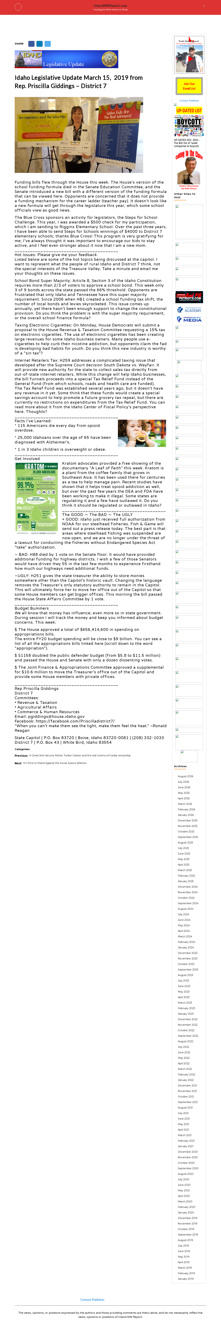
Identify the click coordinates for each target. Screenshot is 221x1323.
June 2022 (184, 1052)
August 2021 (185, 1107)
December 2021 (187, 1085)
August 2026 (185, 776)
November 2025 (187, 826)
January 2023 (186, 1013)
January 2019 (186, 1278)
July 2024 (183, 914)
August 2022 (185, 1041)
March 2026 (185, 803)
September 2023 (188, 969)
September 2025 (188, 837)
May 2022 (184, 1058)
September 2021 (188, 1102)
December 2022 (188, 1019)
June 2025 (184, 853)
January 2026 (186, 815)
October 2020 (186, 1162)
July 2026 (183, 781)
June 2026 (184, 787)
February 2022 (186, 1074)
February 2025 (186, 875)
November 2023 (188, 958)
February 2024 (186, 942)
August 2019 (185, 1240)
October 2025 (186, 831)
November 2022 (188, 1024)
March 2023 (185, 1002)
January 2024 (186, 947)
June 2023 (184, 986)
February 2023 (186, 1008)
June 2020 (184, 1185)
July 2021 (183, 1113)
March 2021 (185, 1135)
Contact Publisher (189, 100)
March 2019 (185, 1267)
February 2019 (186, 1273)
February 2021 (186, 1140)
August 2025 (185, 842)
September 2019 (188, 1234)
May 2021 (183, 1124)
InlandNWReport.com (110, 5)
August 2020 (186, 1173)
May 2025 (183, 859)
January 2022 (186, 1080)
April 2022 (184, 1063)
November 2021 (187, 1091)
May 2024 (184, 925)
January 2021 (185, 1146)
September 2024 (188, 903)
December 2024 (188, 886)
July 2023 (183, 980)
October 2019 (186, 1229)
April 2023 (184, 997)
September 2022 (188, 1035)
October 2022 (186, 1030)
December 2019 (187, 1218)
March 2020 (185, 1201)
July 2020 (183, 1179)
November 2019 (187, 1223)
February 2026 (186, 809)
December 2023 (188, 953)
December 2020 (188, 1151)
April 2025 (183, 864)
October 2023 (186, 964)
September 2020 (188, 1168)
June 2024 (184, 919)
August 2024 (185, 908)
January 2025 (186, 881)
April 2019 (183, 1262)
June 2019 (184, 1251)
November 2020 (188, 1157)
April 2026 (184, 798)
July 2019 (183, 1245)
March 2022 (185, 1069)
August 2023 (185, 975)
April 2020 (184, 1196)
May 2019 (183, 1256)
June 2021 (184, 1118)
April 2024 (184, 931)
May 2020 (184, 1190)
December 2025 (187, 820)
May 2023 (184, 991)
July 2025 (183, 848)
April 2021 (183, 1129)
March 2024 (185, 936)
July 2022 (183, 1046)
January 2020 (186, 1212)
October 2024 (186, 897)
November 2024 (188, 892)
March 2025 (185, 870)
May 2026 (184, 792)
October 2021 (186, 1096)
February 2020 (186, 1207)
